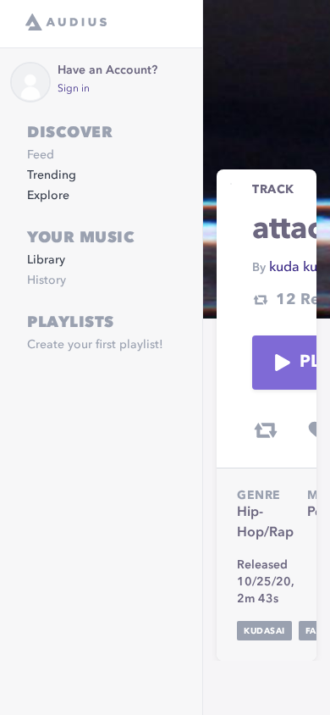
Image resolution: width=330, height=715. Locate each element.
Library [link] (46, 260)
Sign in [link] (74, 89)
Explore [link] (48, 196)
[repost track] (265, 430)
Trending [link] (51, 175)
